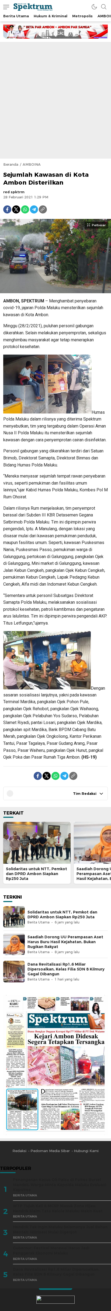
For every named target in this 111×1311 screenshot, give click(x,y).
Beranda (10, 164)
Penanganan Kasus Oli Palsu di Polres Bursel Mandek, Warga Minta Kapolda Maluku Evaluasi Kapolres (59, 1184)
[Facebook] (7, 209)
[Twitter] (16, 209)
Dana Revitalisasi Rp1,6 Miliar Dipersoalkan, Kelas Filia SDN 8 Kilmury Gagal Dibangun (66, 969)
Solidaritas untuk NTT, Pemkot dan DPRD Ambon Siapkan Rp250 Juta (36, 874)
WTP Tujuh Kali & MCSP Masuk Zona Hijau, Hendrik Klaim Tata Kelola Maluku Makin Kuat (58, 1208)
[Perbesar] (55, 290)
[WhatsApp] (25, 209)
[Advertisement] (55, 100)
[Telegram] (34, 209)
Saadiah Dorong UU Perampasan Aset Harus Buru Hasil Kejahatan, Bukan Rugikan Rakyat (65, 942)
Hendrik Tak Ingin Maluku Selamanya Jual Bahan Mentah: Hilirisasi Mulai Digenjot (60, 1229)
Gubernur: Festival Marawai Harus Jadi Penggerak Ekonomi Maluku (51, 1250)
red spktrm (14, 192)
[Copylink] (43, 209)
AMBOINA (32, 164)
